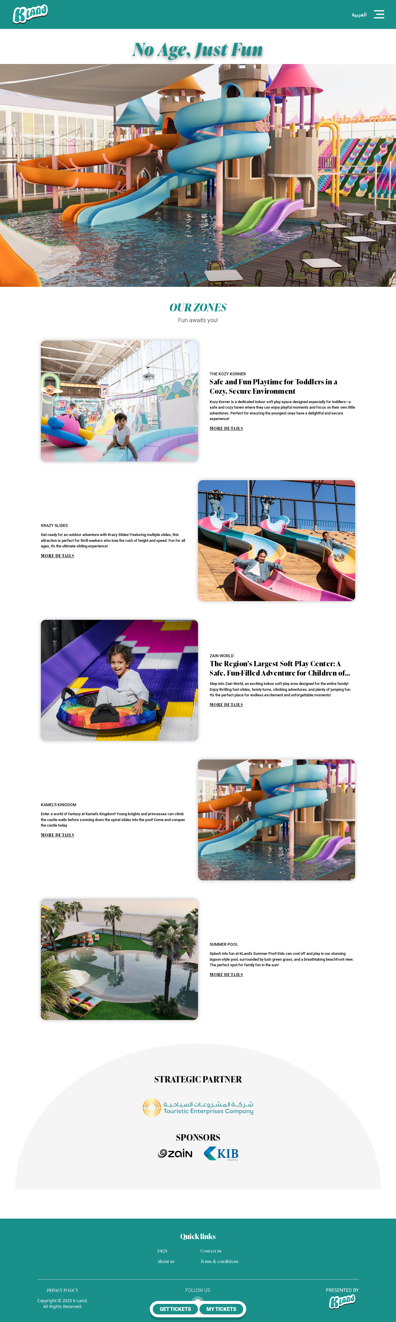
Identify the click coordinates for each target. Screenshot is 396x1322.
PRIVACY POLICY (62, 1290)
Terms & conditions (219, 1261)
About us (166, 1261)
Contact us (211, 1251)
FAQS (162, 1251)
